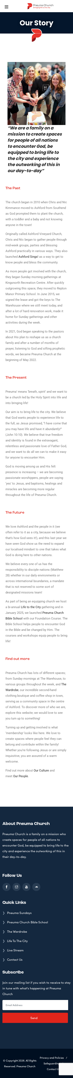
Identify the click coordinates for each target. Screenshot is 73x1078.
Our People (20, 776)
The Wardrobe (17, 931)
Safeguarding (52, 1063)
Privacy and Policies (52, 1058)
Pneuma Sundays (19, 913)
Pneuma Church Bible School (27, 922)
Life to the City (31, 607)
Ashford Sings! (28, 257)
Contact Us (15, 959)
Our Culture (41, 770)
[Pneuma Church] (40, 6)
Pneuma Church (25, 1066)
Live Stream (15, 950)
